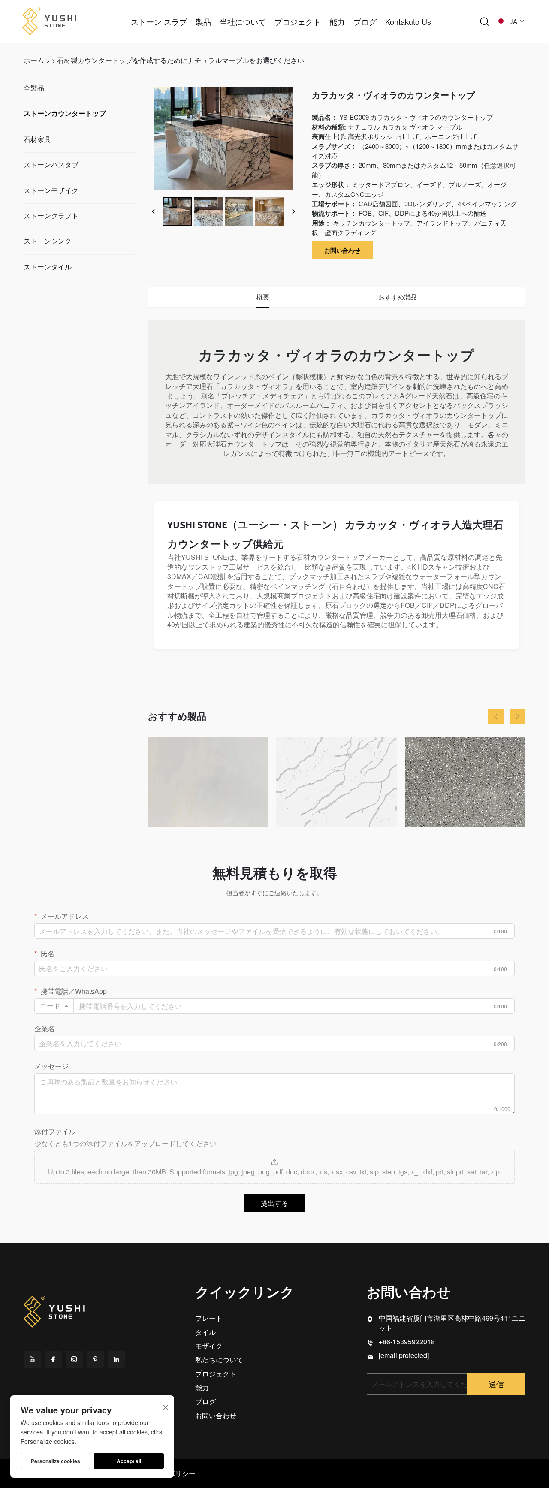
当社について (243, 21)
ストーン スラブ (159, 21)
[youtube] (32, 1359)
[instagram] (74, 1359)
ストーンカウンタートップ (65, 113)
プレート (209, 1318)
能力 (337, 21)
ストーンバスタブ (51, 165)
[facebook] (53, 1359)
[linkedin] (116, 1359)
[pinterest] (95, 1359)
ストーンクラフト (51, 216)
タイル (205, 1332)
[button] (496, 716)
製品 (203, 21)
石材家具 (37, 139)
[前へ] (153, 211)
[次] (293, 211)
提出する (274, 1203)
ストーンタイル (48, 267)
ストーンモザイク (51, 190)
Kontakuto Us (408, 21)
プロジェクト (297, 21)
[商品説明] (55, 1310)
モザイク (209, 1346)
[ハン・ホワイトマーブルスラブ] (208, 782)
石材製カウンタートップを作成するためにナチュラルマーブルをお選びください (180, 60)
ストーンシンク (48, 241)
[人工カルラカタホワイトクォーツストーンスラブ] (336, 782)
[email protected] (404, 1355)
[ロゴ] (49, 20)
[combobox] (54, 1006)
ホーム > (37, 60)
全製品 (34, 88)
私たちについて (219, 1359)
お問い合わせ (342, 250)
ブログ (365, 21)
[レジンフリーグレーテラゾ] (465, 782)
